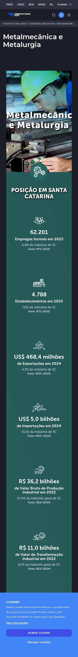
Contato (62, 4)
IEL (51, 4)
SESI (31, 4)
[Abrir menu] (69, 15)
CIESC (20, 4)
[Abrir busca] (54, 15)
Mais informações (17, 623)
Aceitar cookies (39, 632)
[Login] (61, 15)
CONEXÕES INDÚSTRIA (42, 24)
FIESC (9, 4)
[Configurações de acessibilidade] (70, 5)
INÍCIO (23, 24)
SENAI (41, 4)
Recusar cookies (39, 642)
